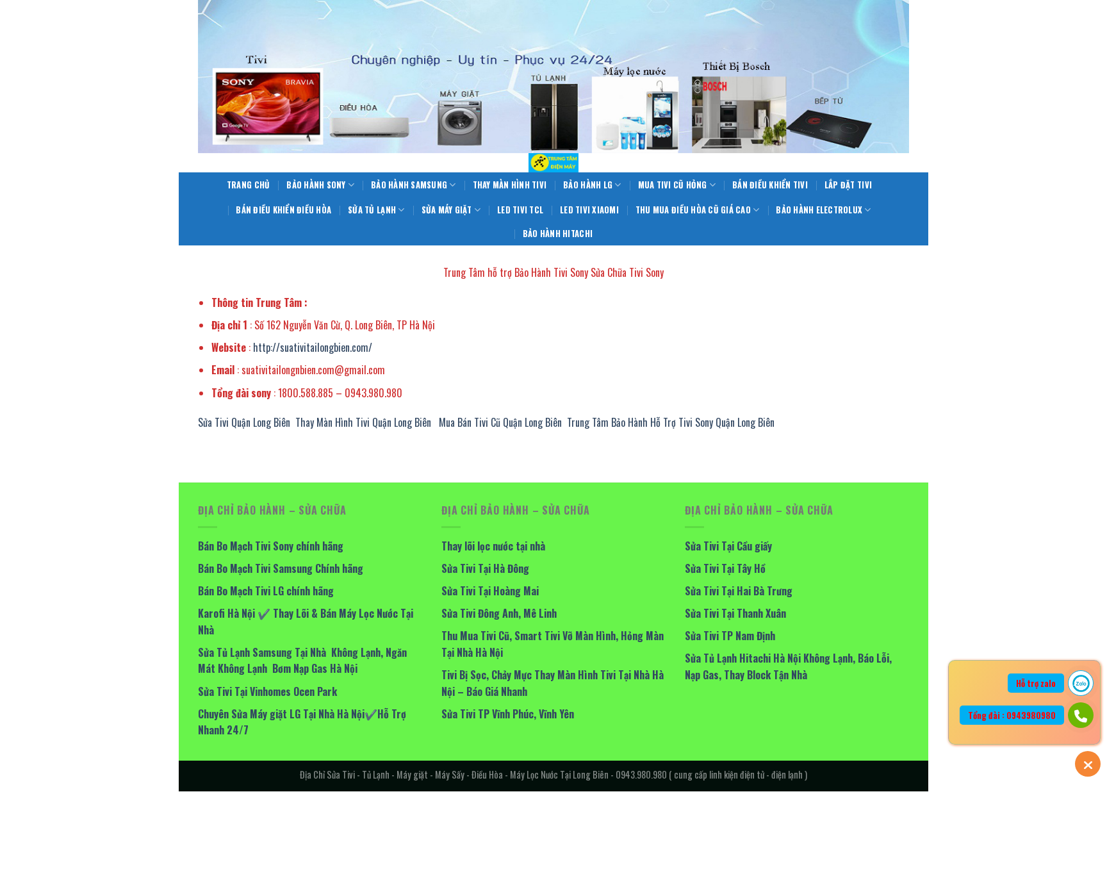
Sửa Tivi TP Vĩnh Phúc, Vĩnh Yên (507, 714)
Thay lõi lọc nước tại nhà (493, 546)
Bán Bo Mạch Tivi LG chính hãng (266, 591)
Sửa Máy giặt (447, 210)
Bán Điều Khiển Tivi (770, 185)
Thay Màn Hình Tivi (510, 185)
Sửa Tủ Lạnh (372, 210)
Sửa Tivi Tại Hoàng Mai (490, 591)
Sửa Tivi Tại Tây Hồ (725, 568)
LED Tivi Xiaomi (589, 210)
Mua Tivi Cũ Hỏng (672, 185)
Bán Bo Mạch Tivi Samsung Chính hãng (280, 568)
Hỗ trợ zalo (1036, 683)
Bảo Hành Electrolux (819, 210)
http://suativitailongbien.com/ (312, 347)
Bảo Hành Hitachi (558, 233)
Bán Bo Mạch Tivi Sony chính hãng (270, 546)
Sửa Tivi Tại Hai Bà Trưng (738, 591)
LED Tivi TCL (520, 210)
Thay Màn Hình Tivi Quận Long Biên (363, 422)
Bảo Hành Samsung (409, 185)
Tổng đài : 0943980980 (1012, 715)
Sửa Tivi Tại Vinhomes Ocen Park (267, 691)
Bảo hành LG (587, 185)
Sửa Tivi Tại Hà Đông (485, 568)
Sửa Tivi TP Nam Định (730, 635)
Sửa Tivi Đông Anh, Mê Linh (499, 613)
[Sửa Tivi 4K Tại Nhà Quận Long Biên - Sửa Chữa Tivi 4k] (553, 162)
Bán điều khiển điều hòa (283, 210)
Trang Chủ (248, 185)
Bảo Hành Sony (315, 185)
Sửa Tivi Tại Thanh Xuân (735, 613)
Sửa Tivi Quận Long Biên (244, 422)
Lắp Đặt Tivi (848, 185)
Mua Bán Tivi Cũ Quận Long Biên (500, 422)
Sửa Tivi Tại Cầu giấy (728, 546)
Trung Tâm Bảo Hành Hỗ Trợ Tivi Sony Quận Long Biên (671, 422)
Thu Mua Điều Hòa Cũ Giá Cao (693, 210)
